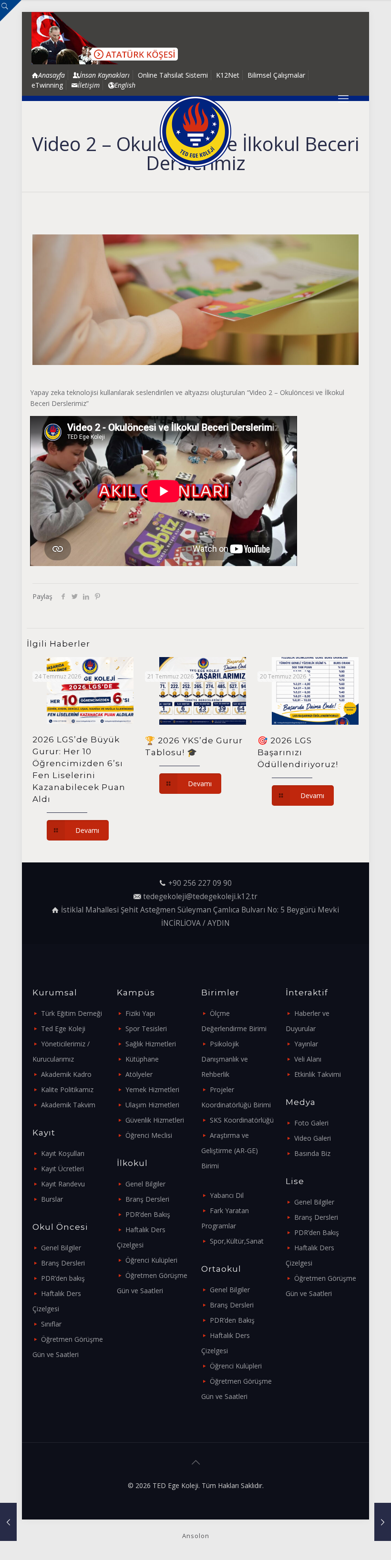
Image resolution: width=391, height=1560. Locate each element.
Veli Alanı (307, 1059)
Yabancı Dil (227, 1195)
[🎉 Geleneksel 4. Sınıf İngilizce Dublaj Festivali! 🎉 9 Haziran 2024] (8, 1522)
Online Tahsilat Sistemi (173, 75)
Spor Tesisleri (146, 1028)
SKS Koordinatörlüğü (242, 1119)
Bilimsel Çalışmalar (276, 75)
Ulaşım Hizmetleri (152, 1104)
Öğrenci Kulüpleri (151, 1260)
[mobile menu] (343, 98)
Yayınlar (306, 1043)
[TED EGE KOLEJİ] (195, 131)
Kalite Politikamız (67, 1089)
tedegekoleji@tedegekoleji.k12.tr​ (200, 896)
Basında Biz (312, 1153)
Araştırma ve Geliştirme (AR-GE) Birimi (229, 1150)
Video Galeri (312, 1138)
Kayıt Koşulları (62, 1153)
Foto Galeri (311, 1122)
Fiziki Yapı (140, 1013)
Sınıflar (51, 1323)
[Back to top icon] (195, 1462)
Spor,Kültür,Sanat (237, 1241)
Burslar (52, 1199)
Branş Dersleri (63, 1262)
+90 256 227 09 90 (200, 883)
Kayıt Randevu (63, 1183)
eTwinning (47, 85)
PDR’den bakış (63, 1278)
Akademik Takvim (68, 1104)
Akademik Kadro (66, 1074)
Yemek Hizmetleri (152, 1089)
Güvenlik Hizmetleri (154, 1119)
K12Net (227, 75)
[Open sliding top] (10, 10)
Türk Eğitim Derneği (71, 1013)
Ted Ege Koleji (63, 1028)
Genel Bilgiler (61, 1247)
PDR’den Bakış (147, 1214)
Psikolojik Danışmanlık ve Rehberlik (224, 1059)
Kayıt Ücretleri (62, 1168)
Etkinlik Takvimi (317, 1074)
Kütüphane (142, 1059)
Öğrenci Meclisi (148, 1135)
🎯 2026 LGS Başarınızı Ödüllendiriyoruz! (297, 752)
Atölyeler (139, 1074)
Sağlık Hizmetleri (150, 1043)
